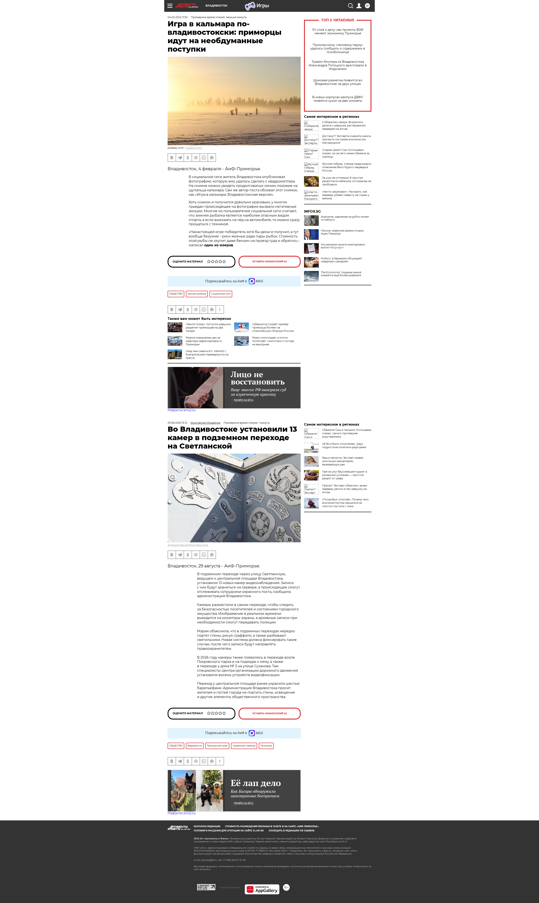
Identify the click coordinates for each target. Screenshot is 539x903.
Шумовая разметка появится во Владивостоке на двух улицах (337, 82)
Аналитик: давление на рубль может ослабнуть (345, 218)
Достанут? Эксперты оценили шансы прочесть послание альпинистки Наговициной (346, 139)
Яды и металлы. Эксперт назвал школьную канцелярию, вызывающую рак (343, 461)
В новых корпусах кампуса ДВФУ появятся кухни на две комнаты (337, 99)
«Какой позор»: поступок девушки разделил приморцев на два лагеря (208, 327)
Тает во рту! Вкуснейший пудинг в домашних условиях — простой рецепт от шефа (344, 475)
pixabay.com (194, 147)
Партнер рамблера (230, 887)
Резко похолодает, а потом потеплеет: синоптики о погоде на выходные (273, 341)
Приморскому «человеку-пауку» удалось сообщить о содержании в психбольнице (337, 48)
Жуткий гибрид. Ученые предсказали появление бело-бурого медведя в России (346, 167)
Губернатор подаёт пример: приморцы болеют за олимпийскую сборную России (273, 327)
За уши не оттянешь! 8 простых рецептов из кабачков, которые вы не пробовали (346, 181)
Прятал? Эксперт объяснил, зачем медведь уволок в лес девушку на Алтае (344, 489)
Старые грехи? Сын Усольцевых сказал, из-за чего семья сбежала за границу (345, 153)
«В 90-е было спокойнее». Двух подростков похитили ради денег (344, 445)
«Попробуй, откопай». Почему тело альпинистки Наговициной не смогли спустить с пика (345, 503)
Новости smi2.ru (182, 410)
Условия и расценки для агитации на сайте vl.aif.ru (229, 830)
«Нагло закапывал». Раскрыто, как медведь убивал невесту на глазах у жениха (345, 195)
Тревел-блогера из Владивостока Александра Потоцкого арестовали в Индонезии (338, 65)
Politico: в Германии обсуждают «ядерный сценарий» (341, 260)
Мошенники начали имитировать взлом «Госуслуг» (343, 246)
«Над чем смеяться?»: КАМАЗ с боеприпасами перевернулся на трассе (207, 354)
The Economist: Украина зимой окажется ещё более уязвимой (341, 274)
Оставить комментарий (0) (269, 261)
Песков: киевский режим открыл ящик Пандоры (342, 232)
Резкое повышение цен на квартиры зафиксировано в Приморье (204, 341)
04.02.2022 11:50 (178, 17)
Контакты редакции (207, 826)
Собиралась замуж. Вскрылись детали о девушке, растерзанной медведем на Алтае (344, 125)
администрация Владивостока (188, 545)
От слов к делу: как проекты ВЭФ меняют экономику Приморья (337, 31)
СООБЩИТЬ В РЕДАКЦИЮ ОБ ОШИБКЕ (292, 830)
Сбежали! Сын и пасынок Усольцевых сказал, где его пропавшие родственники (346, 433)
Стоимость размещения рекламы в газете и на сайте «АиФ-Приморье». (272, 826)
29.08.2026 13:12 (177, 422)
